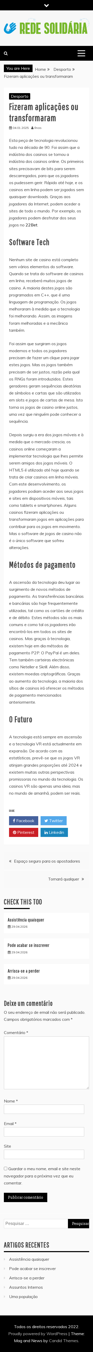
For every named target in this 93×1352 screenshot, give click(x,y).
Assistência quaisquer (26, 920)
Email (10, 1123)
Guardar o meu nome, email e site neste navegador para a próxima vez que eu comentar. (42, 1175)
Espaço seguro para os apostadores (47, 861)
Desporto (19, 96)
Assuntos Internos (26, 1287)
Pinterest (25, 832)
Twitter (55, 820)
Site (7, 1146)
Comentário (16, 1032)
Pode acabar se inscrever (29, 945)
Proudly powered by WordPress (38, 1333)
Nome (11, 1101)
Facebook (24, 820)
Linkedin (56, 832)
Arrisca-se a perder (24, 971)
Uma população (23, 1296)
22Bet (31, 224)
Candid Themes (63, 1340)
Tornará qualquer (63, 879)
